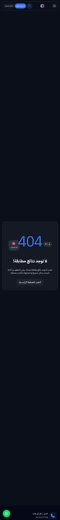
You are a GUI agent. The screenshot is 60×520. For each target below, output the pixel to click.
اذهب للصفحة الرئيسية (30, 282)
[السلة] (29, 6)
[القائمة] (54, 6)
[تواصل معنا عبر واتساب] (6, 513)
